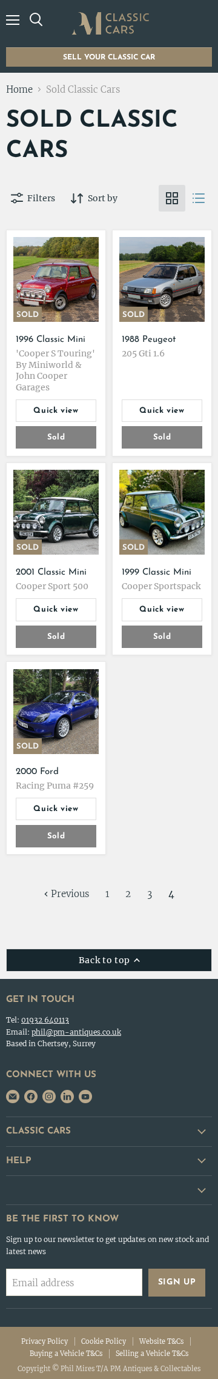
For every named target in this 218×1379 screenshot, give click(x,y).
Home (19, 89)
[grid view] (172, 198)
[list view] (198, 198)
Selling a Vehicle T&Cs (152, 1353)
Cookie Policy (103, 1341)
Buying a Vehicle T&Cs (66, 1353)
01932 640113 (45, 1019)
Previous (68, 894)
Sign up (177, 1282)
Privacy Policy (44, 1341)
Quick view (56, 411)
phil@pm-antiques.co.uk (76, 1032)
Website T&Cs (161, 1341)
